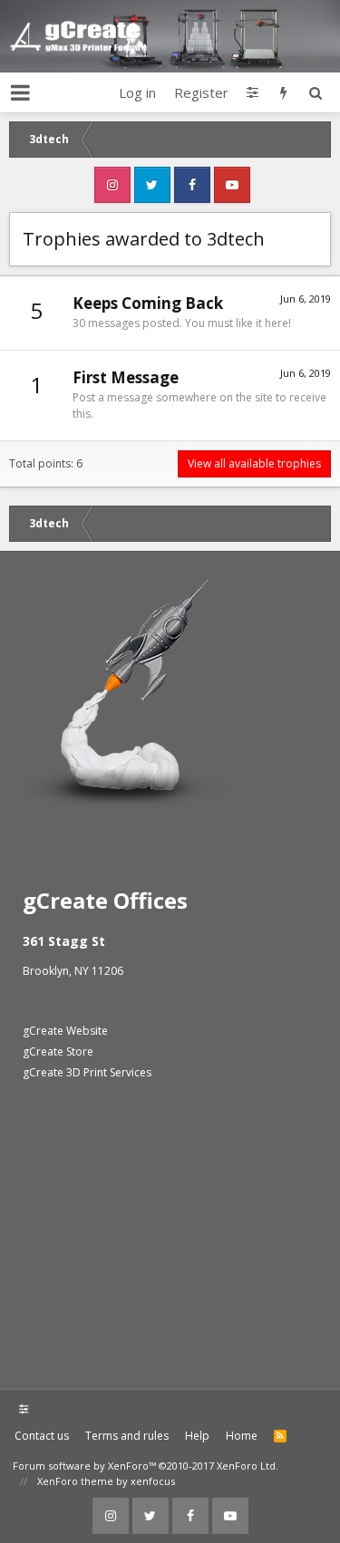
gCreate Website (65, 1030)
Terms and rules (127, 1435)
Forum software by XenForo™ (145, 1465)
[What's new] (283, 92)
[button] (20, 92)
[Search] (315, 92)
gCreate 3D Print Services (87, 1072)
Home (241, 1435)
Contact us (42, 1435)
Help (197, 1435)
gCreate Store (58, 1051)
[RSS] (280, 1436)
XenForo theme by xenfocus (106, 1481)
